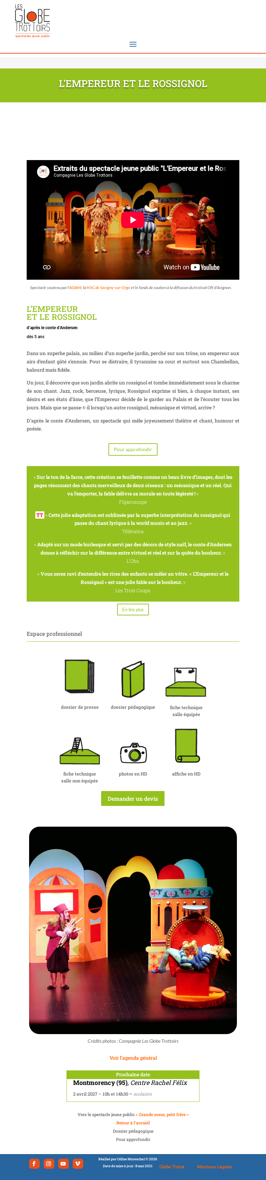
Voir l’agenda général (133, 1057)
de (112, 287)
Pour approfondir (133, 449)
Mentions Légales (214, 1166)
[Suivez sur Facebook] (34, 1164)
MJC (91, 287)
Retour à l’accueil (133, 1122)
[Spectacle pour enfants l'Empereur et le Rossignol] (133, 1032)
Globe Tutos (172, 1166)
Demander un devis (133, 798)
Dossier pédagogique (133, 1131)
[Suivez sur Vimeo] (78, 1164)
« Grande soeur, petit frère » (162, 1114)
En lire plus (133, 609)
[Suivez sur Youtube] (63, 1164)
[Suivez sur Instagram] (49, 1164)
